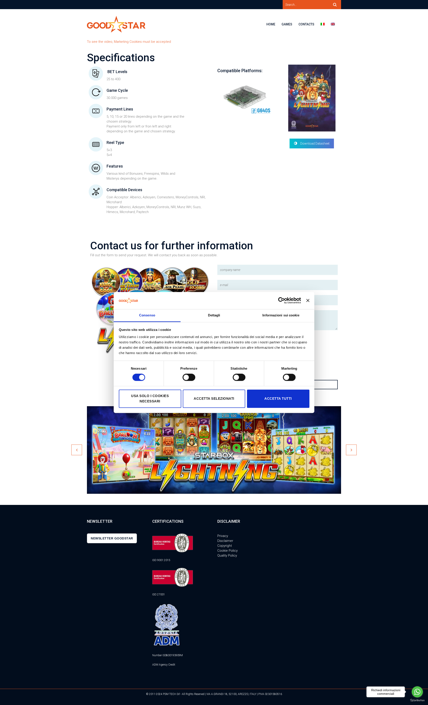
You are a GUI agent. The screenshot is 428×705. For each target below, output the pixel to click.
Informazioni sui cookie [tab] (280, 315)
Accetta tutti (278, 398)
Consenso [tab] (147, 315)
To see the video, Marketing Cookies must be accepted (129, 42)
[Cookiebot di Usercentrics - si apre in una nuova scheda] (281, 300)
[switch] (189, 377)
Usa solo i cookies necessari (150, 398)
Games (287, 24)
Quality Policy (227, 555)
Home (270, 24)
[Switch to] (326, 27)
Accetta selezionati (214, 398)
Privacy (222, 536)
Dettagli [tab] (214, 315)
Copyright (224, 546)
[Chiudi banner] (307, 300)
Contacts (306, 24)
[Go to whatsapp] (417, 691)
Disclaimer (225, 541)
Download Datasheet (314, 143)
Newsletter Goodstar (112, 538)
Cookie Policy (227, 551)
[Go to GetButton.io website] (417, 700)
